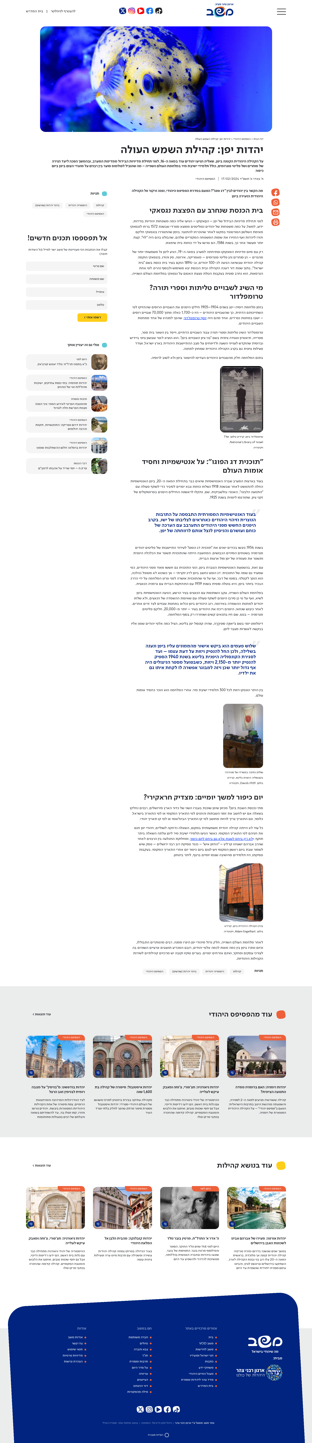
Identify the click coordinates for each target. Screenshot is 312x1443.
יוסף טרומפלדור (195, 318)
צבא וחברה (141, 1349)
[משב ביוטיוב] (141, 10)
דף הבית (258, 139)
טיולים (144, 1343)
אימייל (100, 292)
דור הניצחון (140, 1386)
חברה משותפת (138, 1337)
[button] (281, 11)
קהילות (237, 971)
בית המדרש (205, 1386)
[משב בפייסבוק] (150, 10)
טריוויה (143, 1373)
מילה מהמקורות (137, 1391)
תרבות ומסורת (138, 1361)
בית (211, 1337)
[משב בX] (123, 10)
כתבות (209, 1361)
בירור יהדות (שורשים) (184, 971)
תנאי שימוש (75, 1349)
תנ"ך (145, 1355)
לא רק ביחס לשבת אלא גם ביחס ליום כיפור (221, 839)
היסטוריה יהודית (214, 971)
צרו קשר (77, 1343)
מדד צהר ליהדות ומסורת (197, 1379)
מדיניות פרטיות (73, 1355)
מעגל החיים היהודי (201, 1373)
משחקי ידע (206, 1367)
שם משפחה (96, 279)
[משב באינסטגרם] (132, 10)
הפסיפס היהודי (242, 139)
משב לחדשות (204, 1349)
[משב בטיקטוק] (159, 10)
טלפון (100, 304)
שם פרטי (98, 266)
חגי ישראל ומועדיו (201, 1355)
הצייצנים (142, 1379)
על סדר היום (140, 1367)
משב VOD (206, 1343)
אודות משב (75, 1337)
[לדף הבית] (219, 16)
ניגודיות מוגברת (155, 1435)
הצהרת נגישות (73, 1361)
